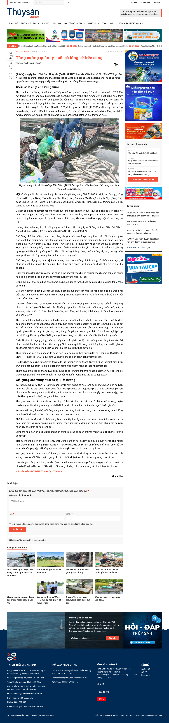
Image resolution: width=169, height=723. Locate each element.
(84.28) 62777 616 (25, 698)
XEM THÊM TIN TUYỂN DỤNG (139, 248)
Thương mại (107, 23)
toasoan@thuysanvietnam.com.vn (27, 693)
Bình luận (10, 78)
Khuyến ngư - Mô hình (39, 51)
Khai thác (92, 23)
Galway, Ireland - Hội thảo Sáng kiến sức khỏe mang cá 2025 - (77, 46)
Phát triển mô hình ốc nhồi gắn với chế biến (106, 571)
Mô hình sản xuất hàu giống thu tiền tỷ (77, 571)
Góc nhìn (46, 23)
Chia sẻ (10, 67)
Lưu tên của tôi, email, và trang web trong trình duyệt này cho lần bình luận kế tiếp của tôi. (52, 524)
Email (69, 514)
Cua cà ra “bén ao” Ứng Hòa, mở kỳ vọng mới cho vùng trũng (50, 600)
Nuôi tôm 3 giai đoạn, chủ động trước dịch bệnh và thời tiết (20, 572)
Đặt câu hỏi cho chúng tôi (142, 179)
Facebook (145, 675)
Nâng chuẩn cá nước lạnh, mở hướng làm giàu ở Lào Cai (20, 600)
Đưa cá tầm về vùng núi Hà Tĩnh (107, 598)
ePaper (134, 2)
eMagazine (145, 2)
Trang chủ (13, 23)
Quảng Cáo (146, 669)
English (157, 2)
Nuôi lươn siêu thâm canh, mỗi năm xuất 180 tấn (78, 600)
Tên (11, 514)
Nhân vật (57, 23)
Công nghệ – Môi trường (130, 23)
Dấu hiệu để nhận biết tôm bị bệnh (143, 153)
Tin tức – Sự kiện (28, 23)
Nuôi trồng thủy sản (73, 23)
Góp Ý (144, 672)
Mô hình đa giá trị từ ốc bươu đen (49, 571)
